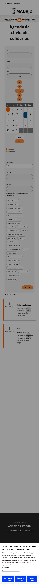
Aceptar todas (32, 579)
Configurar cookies (8, 579)
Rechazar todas (20, 579)
